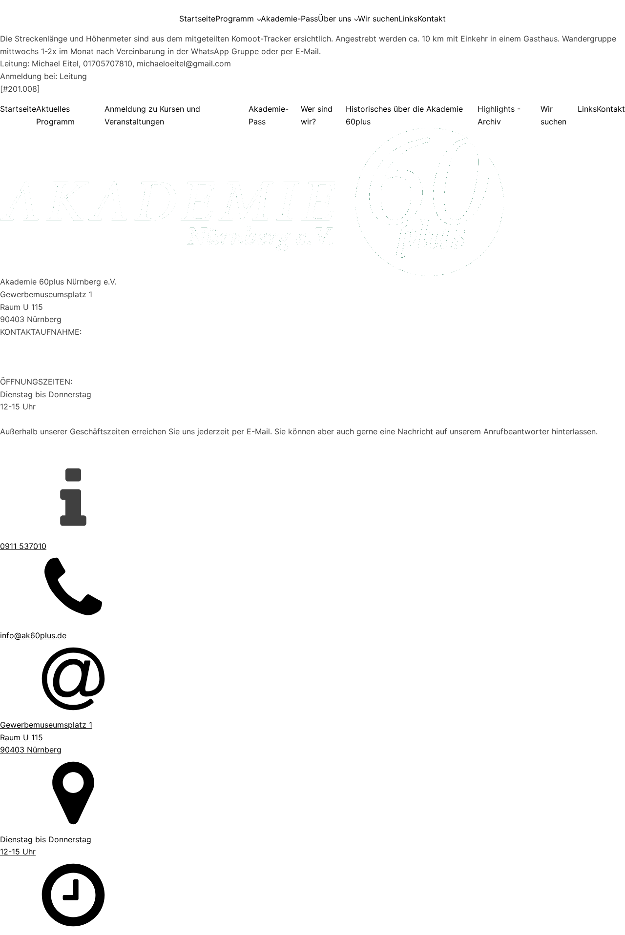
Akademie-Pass (289, 18)
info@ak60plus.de (33, 357)
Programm (234, 18)
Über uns (334, 18)
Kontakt (431, 18)
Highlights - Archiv (499, 115)
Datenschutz (23, 457)
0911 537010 (23, 344)
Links (407, 18)
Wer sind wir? (317, 115)
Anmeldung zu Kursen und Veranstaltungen (152, 115)
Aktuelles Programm (55, 115)
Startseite (197, 18)
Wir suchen (378, 18)
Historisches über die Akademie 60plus (404, 115)
